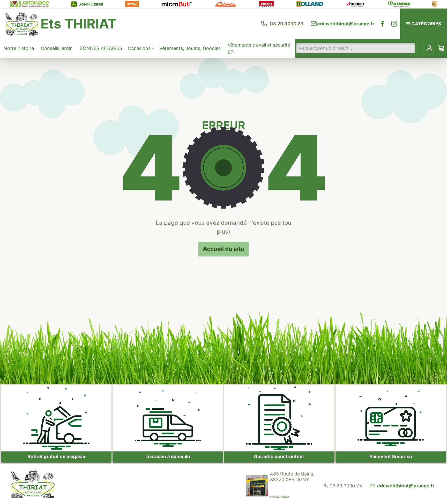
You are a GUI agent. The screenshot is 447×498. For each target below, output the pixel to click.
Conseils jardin (57, 48)
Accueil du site (223, 248)
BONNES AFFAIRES (101, 48)
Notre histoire (19, 48)
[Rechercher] (419, 48)
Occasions (139, 48)
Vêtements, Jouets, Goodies (190, 48)
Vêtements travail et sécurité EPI (259, 48)
